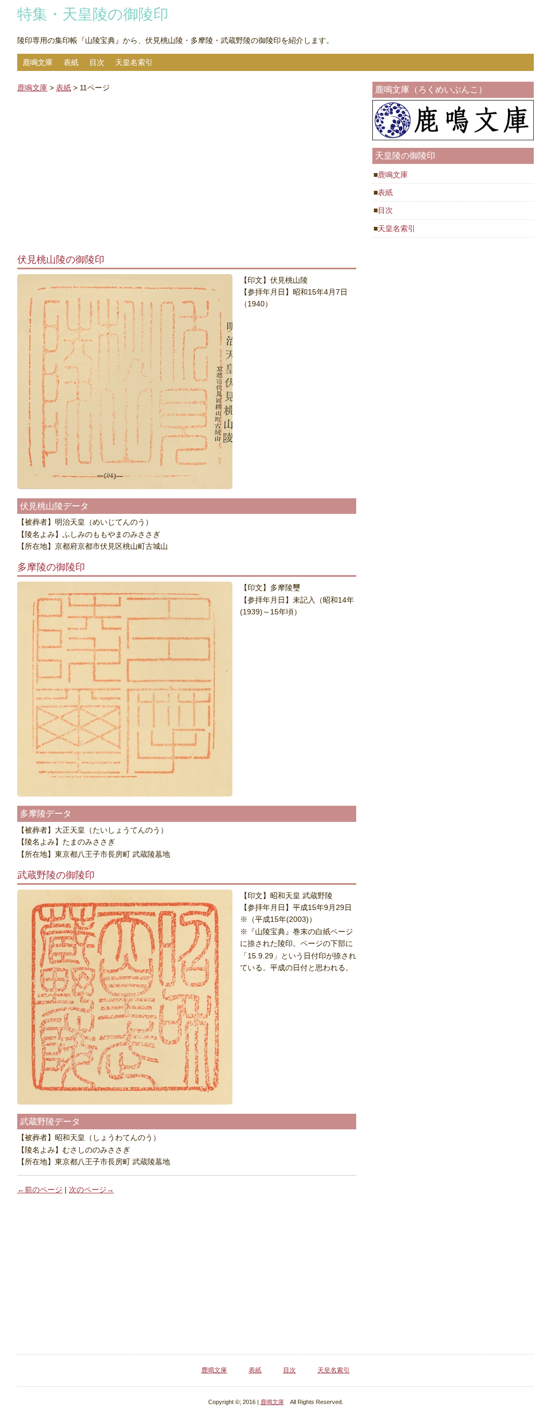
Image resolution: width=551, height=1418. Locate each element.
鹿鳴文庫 (38, 62)
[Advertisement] (186, 177)
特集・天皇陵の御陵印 (92, 14)
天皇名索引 (134, 62)
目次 (96, 62)
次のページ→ (91, 1189)
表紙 (71, 62)
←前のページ (39, 1189)
